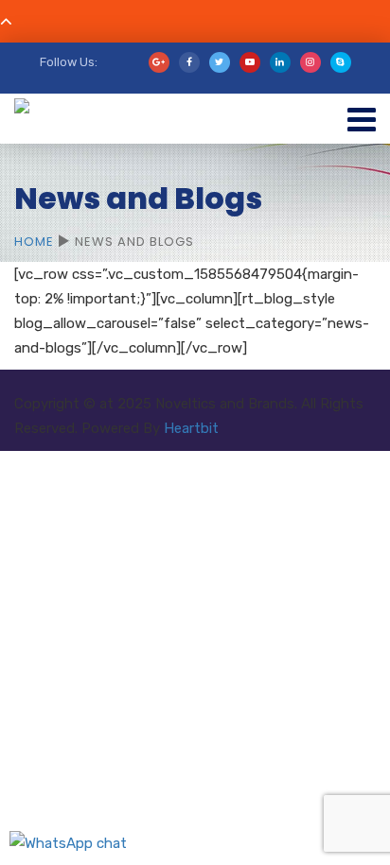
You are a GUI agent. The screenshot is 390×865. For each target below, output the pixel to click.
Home (34, 242)
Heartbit (191, 428)
